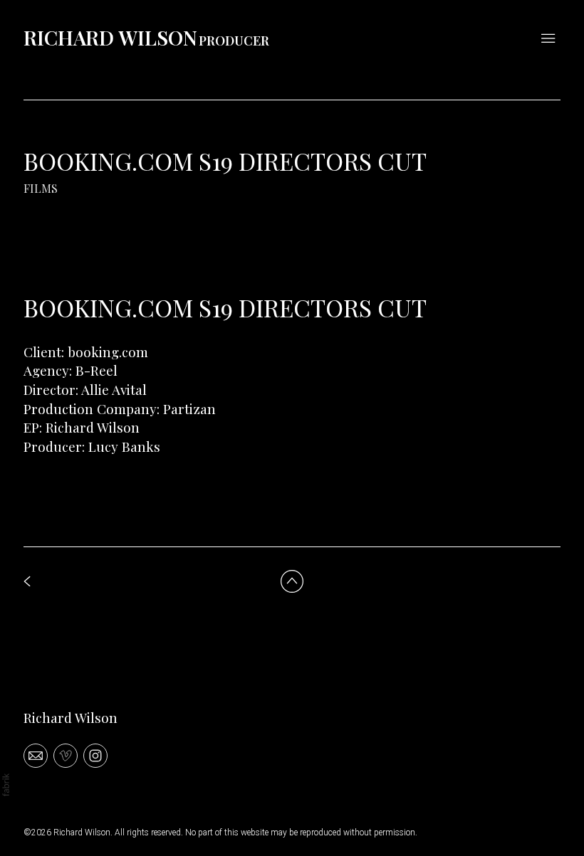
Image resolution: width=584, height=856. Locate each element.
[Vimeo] (65, 755)
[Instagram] (95, 755)
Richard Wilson (71, 717)
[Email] (36, 755)
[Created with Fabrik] (5, 785)
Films (41, 188)
